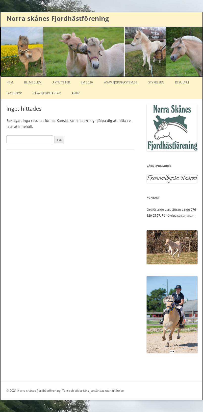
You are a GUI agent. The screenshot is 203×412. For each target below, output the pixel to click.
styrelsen (188, 215)
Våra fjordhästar (47, 93)
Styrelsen (156, 82)
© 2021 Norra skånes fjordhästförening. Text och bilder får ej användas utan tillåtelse (65, 390)
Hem (9, 82)
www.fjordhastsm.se (120, 82)
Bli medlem (33, 82)
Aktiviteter (61, 82)
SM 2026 (87, 82)
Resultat (182, 82)
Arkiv (75, 93)
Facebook (14, 93)
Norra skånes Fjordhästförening (57, 18)
